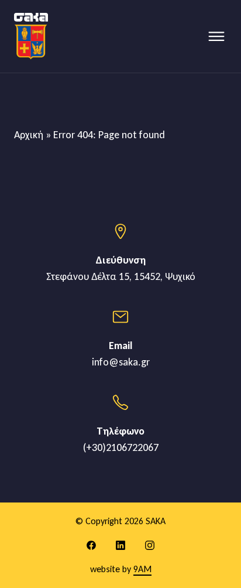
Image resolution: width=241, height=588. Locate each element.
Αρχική (28, 134)
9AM (142, 569)
